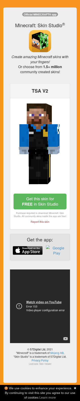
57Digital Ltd (37, 349)
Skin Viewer (45, 363)
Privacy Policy (40, 360)
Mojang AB (57, 353)
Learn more (47, 397)
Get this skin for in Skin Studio (40, 201)
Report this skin (40, 221)
